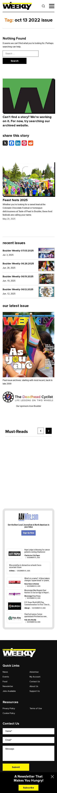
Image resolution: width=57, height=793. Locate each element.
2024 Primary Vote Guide (28, 475)
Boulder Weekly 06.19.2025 (18, 276)
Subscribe (28, 787)
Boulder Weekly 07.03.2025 (18, 250)
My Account (35, 676)
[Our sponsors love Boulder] (28, 397)
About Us (34, 686)
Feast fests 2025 (15, 200)
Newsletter (8, 686)
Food (5, 681)
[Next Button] (49, 431)
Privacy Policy (9, 708)
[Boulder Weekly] (17, 6)
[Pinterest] (24, 143)
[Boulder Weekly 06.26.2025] (46, 266)
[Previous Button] (41, 431)
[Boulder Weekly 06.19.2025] (46, 279)
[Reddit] (30, 143)
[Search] (43, 6)
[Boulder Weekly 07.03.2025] (46, 253)
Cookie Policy (9, 713)
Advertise (34, 672)
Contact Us (35, 681)
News (5, 672)
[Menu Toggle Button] (51, 6)
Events (6, 676)
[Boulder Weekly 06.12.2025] (46, 292)
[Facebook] (11, 143)
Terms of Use (36, 708)
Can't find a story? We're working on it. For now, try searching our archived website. (27, 121)
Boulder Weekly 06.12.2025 (18, 289)
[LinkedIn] (17, 143)
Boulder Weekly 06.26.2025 (18, 263)
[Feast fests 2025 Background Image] (28, 179)
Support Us (35, 691)
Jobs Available (9, 691)
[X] (5, 143)
